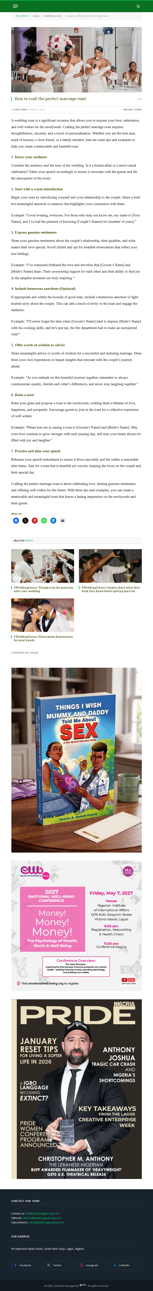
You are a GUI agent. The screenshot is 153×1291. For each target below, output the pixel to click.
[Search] (138, 6)
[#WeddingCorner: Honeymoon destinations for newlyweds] (42, 615)
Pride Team (20, 109)
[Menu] (15, 6)
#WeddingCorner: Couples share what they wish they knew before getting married (111, 589)
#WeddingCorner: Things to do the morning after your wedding (43, 589)
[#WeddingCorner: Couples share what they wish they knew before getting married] (110, 566)
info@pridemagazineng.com (42, 1213)
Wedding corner (132, 109)
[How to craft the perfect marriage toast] (76, 59)
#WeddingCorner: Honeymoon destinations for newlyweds (43, 638)
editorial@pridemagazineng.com (41, 1218)
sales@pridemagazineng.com (46, 1222)
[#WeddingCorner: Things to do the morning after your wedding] (42, 566)
